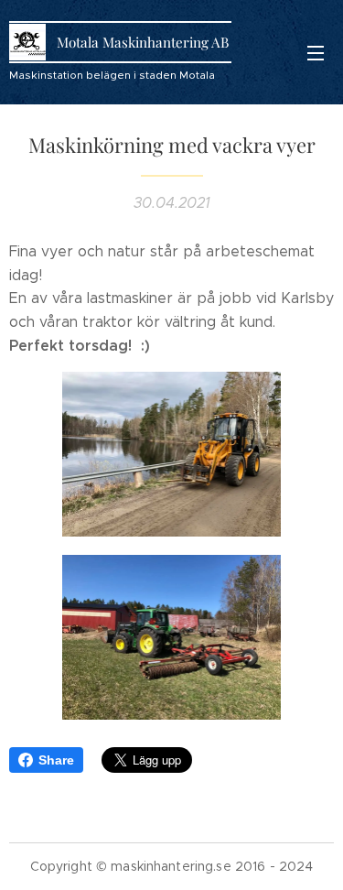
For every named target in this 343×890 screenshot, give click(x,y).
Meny (315, 52)
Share (56, 760)
